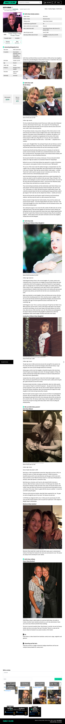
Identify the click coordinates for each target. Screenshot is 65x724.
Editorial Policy (53, 722)
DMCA (52, 720)
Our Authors (59, 720)
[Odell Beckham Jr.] (63, 362)
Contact (54, 720)
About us (37, 720)
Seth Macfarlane (10, 707)
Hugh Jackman (54, 699)
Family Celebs (10, 2)
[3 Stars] (19, 34)
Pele (11, 683)
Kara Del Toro (25, 699)
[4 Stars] (13, 35)
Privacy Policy (42, 720)
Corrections (59, 722)
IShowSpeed (11, 686)
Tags (58, 2)
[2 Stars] (15, 34)
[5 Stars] (17, 35)
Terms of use (47, 720)
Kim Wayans (25, 683)
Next (17, 42)
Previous (8, 42)
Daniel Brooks (15, 9)
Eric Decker (54, 683)
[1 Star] (10, 34)
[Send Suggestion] (12, 7)
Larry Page (39, 699)
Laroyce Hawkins (40, 683)
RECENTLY (49, 2)
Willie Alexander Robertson (35, 709)
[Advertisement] (12, 85)
